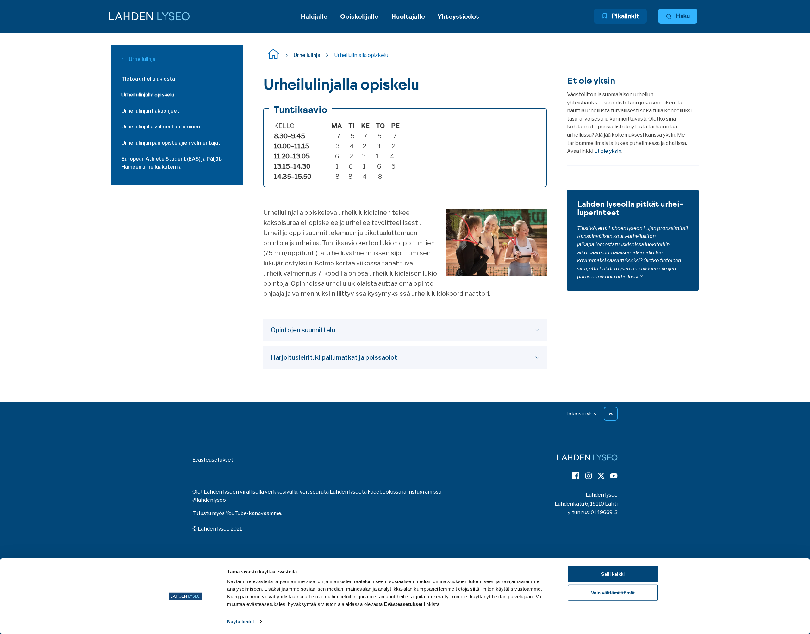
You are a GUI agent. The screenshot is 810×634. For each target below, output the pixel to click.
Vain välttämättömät (613, 592)
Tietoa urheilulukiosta (148, 79)
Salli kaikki (613, 574)
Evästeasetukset (212, 460)
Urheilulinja (141, 59)
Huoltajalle (408, 16)
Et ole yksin (607, 151)
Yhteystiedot (458, 16)
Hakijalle (314, 16)
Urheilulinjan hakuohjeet (150, 111)
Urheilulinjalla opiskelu (148, 95)
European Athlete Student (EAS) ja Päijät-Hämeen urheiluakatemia (172, 163)
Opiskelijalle (359, 16)
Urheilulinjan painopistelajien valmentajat (171, 143)
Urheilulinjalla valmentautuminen (161, 127)
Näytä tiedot (240, 621)
